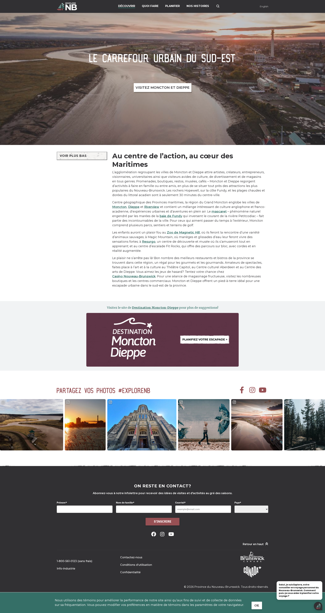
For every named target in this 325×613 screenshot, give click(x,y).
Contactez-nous (131, 557)
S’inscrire (162, 521)
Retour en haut (253, 544)
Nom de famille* (125, 502)
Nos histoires (198, 6)
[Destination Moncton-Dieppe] (162, 340)
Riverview (151, 207)
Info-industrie (66, 568)
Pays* (237, 502)
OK (256, 605)
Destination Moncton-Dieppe (155, 308)
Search (217, 6)
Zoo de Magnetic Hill (183, 232)
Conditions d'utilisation (136, 564)
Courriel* (180, 502)
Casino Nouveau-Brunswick (134, 276)
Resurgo (148, 242)
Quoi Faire (150, 6)
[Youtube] (171, 534)
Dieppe (133, 207)
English (264, 6)
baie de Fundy (171, 216)
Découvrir (126, 6)
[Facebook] (154, 534)
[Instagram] (163, 534)
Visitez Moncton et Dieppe (163, 88)
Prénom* (62, 502)
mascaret (219, 211)
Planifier (172, 6)
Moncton (119, 207)
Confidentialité (130, 572)
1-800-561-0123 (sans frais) (74, 561)
